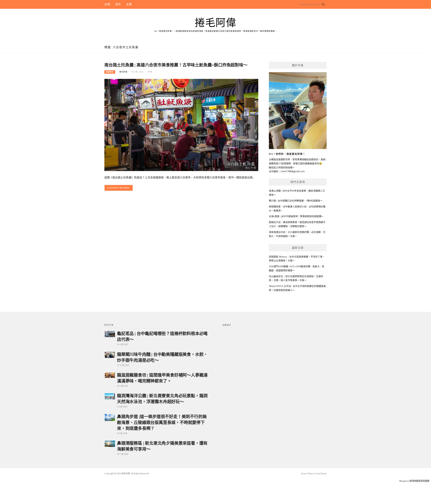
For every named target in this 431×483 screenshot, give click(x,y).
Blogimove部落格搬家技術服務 (414, 481)
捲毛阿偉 (215, 22)
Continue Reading (118, 188)
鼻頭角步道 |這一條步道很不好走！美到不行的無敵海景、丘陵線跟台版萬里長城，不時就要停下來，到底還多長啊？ (162, 422)
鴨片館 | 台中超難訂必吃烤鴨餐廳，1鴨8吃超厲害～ (296, 200)
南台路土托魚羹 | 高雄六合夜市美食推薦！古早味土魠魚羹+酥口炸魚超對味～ (175, 65)
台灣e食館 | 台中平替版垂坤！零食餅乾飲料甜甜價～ (296, 216)
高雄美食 (109, 72)
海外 (118, 4)
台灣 (107, 4)
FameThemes (321, 473)
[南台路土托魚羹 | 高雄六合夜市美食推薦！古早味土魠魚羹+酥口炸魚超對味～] (181, 124)
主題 (129, 4)
